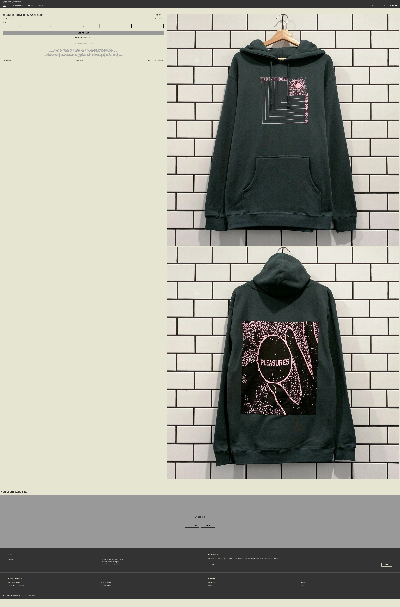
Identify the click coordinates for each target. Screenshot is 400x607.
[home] (4, 6)
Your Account (106, 583)
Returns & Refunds (15, 583)
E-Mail (210, 585)
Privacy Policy (106, 585)
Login (383, 5)
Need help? (7, 60)
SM (19, 26)
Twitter (303, 583)
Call (302, 585)
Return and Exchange (156, 60)
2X (147, 26)
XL (115, 26)
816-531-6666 (80, 60)
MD (51, 26)
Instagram (211, 583)
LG (83, 26)
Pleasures (7, 19)
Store (41, 5)
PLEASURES (159, 19)
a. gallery (192, 525)
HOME (208, 525)
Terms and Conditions (16, 585)
